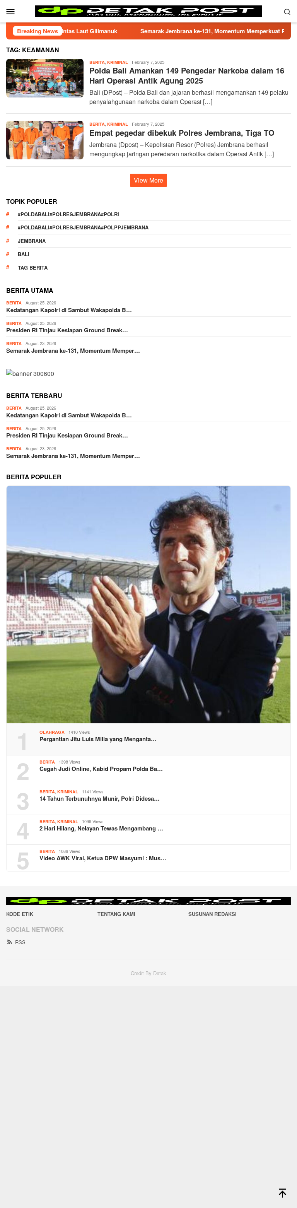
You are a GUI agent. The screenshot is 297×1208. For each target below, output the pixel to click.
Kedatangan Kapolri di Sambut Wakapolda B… (69, 309)
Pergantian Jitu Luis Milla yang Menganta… (98, 738)
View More (148, 180)
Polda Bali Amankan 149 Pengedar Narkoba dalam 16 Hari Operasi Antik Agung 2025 (186, 75)
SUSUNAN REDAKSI (212, 914)
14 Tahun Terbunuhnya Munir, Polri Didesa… (99, 798)
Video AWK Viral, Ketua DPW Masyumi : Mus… (102, 857)
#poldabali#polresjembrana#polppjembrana (83, 227)
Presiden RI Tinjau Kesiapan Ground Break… (67, 329)
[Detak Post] (149, 10)
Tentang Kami (116, 914)
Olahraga (52, 732)
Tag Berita (33, 267)
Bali (23, 254)
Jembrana (32, 240)
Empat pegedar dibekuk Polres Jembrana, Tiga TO (182, 132)
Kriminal (117, 62)
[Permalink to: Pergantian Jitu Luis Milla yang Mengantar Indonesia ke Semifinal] (148, 604)
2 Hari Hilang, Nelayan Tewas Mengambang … (101, 828)
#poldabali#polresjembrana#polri (68, 214)
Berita (97, 62)
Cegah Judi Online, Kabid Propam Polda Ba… (101, 768)
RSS (20, 942)
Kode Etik (19, 914)
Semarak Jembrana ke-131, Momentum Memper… (73, 350)
